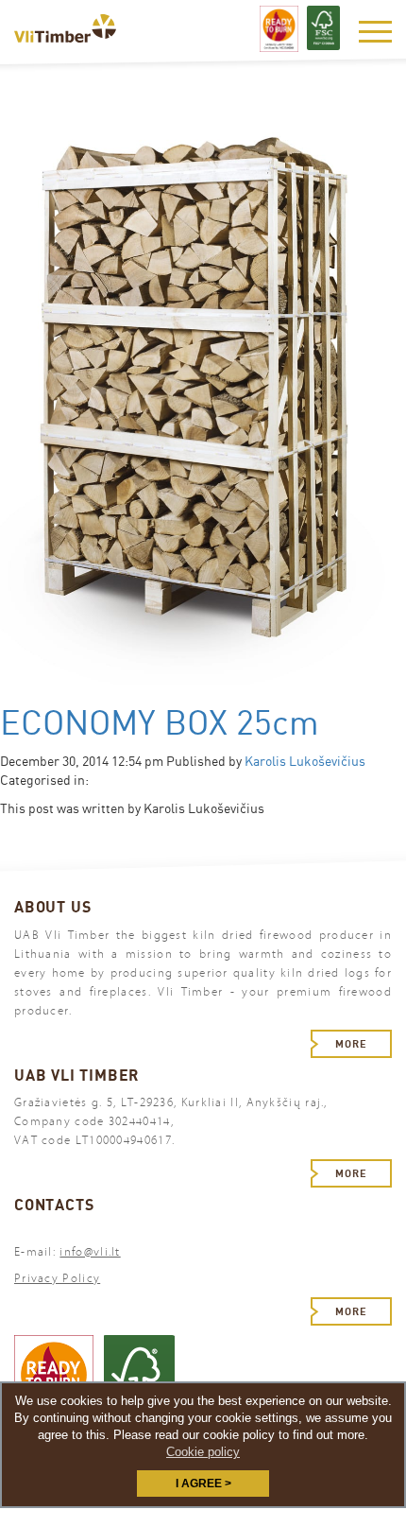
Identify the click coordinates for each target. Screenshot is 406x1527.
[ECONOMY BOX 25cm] (203, 407)
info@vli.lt (89, 1251)
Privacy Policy (57, 1278)
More (351, 1044)
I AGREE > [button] (203, 1483)
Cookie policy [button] (203, 1452)
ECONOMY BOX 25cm (159, 722)
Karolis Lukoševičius (305, 761)
